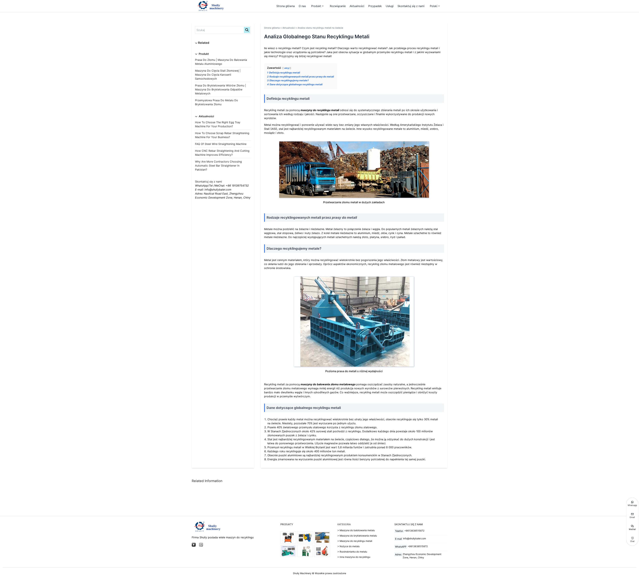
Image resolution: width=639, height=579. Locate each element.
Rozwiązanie (338, 6)
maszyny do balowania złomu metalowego (328, 384)
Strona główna (285, 6)
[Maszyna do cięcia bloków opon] (305, 537)
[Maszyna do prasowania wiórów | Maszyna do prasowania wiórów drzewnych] (322, 537)
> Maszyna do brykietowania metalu (357, 535)
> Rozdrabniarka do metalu (352, 551)
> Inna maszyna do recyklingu (353, 557)
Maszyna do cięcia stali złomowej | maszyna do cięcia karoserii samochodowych (217, 74)
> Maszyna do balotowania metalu (356, 530)
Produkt (316, 6)
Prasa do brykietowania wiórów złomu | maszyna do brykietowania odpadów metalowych (220, 89)
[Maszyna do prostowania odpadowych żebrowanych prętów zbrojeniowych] (288, 537)
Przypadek (375, 6)
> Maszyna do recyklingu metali (354, 541)
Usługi (390, 6)
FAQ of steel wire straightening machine (220, 144)
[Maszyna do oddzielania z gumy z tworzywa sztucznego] (322, 551)
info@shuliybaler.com (414, 538)
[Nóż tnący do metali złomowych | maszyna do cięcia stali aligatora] (288, 551)
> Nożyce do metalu (348, 546)
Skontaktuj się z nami (411, 6)
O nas (302, 6)
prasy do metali (344, 218)
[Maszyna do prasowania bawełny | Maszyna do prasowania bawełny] (305, 551)
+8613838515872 (414, 530)
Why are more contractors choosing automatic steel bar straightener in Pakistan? (218, 165)
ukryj (286, 68)
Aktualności (357, 6)
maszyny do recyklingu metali (320, 110)
